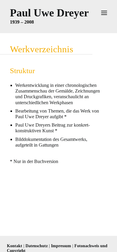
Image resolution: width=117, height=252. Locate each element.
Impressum (61, 246)
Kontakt (14, 246)
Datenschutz (37, 246)
